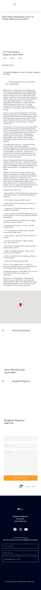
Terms (33, 486)
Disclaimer (22, 582)
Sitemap (31, 582)
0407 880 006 (21, 521)
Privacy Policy (10, 582)
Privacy (27, 486)
